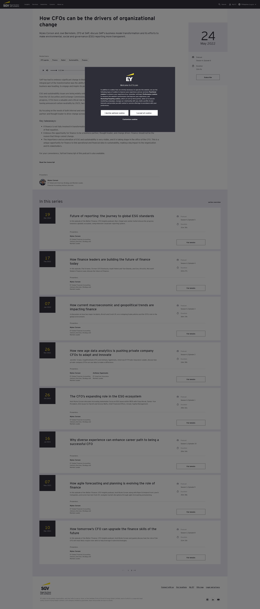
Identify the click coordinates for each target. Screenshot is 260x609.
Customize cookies (130, 119)
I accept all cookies (144, 113)
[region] (130, 99)
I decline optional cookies (115, 113)
